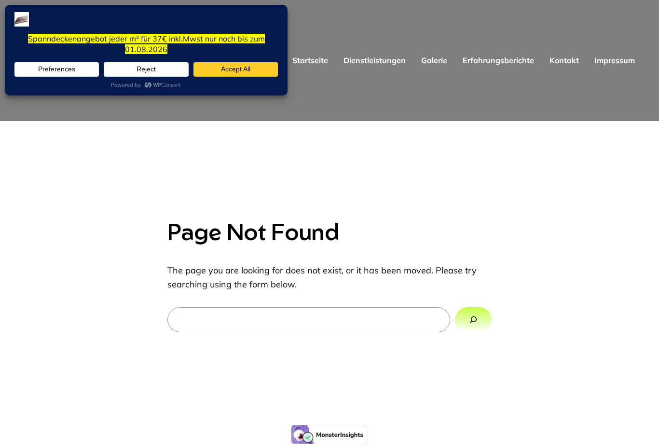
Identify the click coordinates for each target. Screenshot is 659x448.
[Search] (473, 319)
